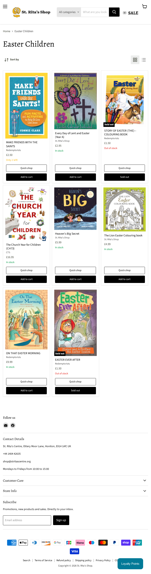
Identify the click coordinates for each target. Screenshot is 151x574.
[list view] (143, 59)
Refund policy (63, 560)
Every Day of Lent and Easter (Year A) (72, 135)
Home (6, 31)
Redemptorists (13, 150)
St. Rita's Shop (62, 141)
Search (26, 560)
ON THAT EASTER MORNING (23, 353)
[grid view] (135, 59)
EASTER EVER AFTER (67, 360)
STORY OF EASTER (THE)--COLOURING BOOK (120, 133)
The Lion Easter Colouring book (123, 235)
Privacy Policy (103, 560)
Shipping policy (83, 560)
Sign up (61, 520)
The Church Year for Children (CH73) (23, 247)
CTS (8, 252)
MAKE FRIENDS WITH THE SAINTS (22, 144)
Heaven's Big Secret (67, 234)
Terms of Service (43, 560)
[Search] (114, 12)
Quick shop (26, 168)
